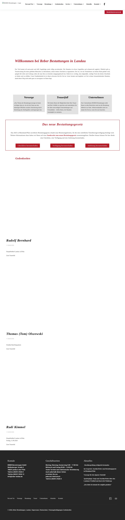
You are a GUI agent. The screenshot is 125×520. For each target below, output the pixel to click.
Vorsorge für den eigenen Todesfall (94, 475)
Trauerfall (62, 97)
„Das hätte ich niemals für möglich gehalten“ (97, 484)
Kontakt (96, 4)
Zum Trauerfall (10, 255)
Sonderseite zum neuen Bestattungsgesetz (61, 135)
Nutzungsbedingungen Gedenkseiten (60, 510)
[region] (62, 32)
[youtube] (115, 498)
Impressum (35, 510)
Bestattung (48, 4)
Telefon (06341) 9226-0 (16, 472)
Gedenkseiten (59, 4)
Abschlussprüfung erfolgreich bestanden (96, 465)
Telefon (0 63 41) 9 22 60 (113, 12)
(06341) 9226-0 (56, 479)
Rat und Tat (29, 4)
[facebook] (110, 498)
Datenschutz (44, 510)
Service (68, 4)
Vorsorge (39, 4)
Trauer (35, 498)
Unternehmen (78, 4)
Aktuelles (89, 4)
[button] (62, 49)
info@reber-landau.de (15, 476)
